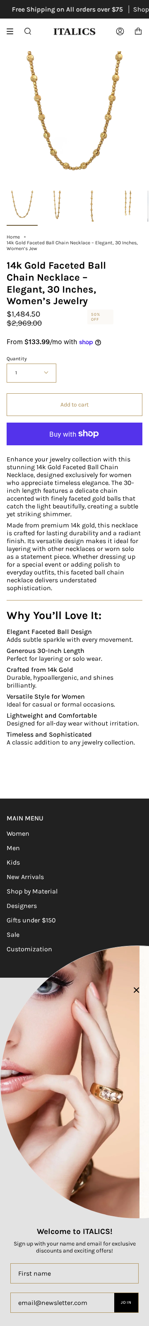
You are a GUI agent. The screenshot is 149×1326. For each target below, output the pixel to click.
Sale (13, 934)
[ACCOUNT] (120, 32)
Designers (22, 906)
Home (13, 237)
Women (18, 833)
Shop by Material (32, 891)
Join (126, 1302)
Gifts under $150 (31, 920)
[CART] (138, 32)
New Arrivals (25, 877)
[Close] (136, 990)
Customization (29, 949)
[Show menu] (13, 31)
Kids (13, 862)
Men (13, 848)
